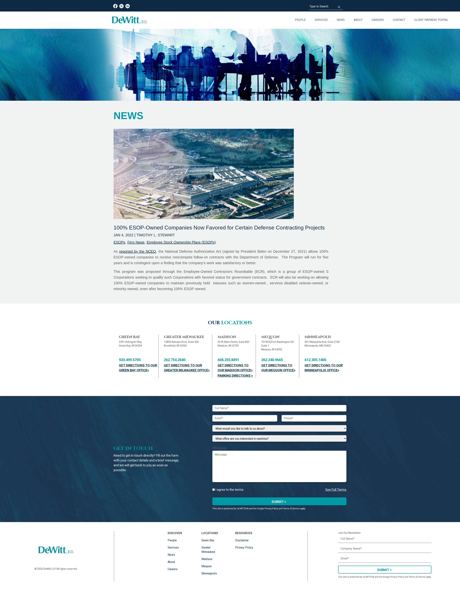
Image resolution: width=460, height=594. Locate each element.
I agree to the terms (229, 489)
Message (219, 448)
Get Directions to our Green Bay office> (138, 367)
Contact (399, 20)
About (358, 20)
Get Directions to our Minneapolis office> (324, 367)
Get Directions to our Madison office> (235, 367)
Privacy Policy (244, 547)
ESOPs (119, 242)
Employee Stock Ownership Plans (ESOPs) (181, 242)
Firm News (135, 242)
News (341, 20)
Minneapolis (209, 573)
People (300, 20)
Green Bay (207, 540)
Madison (206, 559)
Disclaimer (242, 540)
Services (321, 20)
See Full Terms (335, 489)
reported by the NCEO (137, 251)
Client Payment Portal (431, 20)
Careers (378, 20)
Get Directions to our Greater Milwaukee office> (187, 367)
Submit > (279, 502)
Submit (383, 570)
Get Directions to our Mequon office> (278, 367)
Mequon (206, 566)
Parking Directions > (235, 375)
